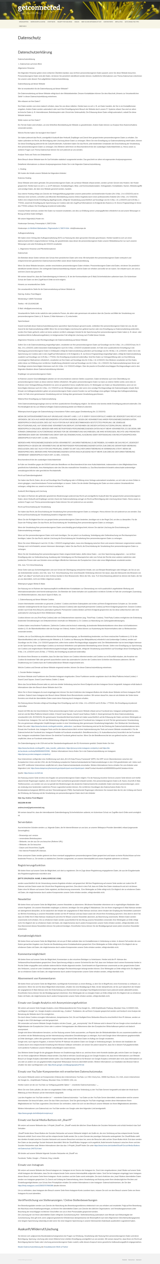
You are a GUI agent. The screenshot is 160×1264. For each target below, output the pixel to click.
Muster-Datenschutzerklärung (29, 1247)
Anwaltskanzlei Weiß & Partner (56, 1247)
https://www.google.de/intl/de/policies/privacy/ (35, 1113)
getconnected (39, 8)
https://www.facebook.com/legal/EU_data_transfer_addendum (42, 748)
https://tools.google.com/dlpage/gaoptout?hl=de (66, 1065)
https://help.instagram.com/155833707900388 (35, 1186)
